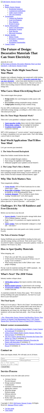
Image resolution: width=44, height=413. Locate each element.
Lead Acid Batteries (15, 20)
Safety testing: (10, 224)
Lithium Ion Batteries (16, 18)
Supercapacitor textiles (13, 123)
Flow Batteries (13, 22)
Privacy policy (18, 405)
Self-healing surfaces (12, 282)
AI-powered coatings (12, 287)
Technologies (9, 16)
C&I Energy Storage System (22, 403)
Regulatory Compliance (16, 39)
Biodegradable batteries (13, 286)
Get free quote (9, 408)
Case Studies (13, 40)
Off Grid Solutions (15, 14)
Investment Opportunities (17, 42)
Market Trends (13, 37)
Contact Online (10, 44)
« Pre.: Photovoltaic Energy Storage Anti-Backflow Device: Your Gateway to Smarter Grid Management (22, 318)
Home (7, 5)
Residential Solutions (16, 9)
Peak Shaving (13, 31)
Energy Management (11, 26)
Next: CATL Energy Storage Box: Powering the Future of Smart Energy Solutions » (21, 320)
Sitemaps (11, 405)
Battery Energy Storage (12, 7)
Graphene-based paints (13, 127)
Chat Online (9, 410)
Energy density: (10, 216)
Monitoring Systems (15, 29)
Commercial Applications (17, 11)
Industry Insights (10, 35)
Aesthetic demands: (11, 194)
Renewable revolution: (13, 190)
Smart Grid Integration (16, 27)
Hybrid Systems (14, 24)
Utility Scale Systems (16, 13)
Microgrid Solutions (15, 33)
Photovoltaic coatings (12, 125)
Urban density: (10, 187)
